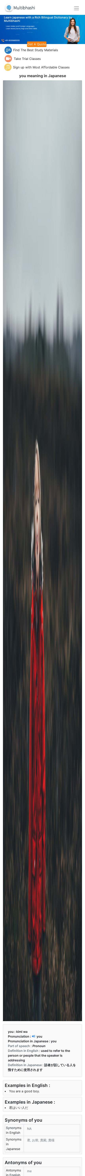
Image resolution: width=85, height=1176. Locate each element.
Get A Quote (36, 44)
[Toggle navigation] (76, 8)
